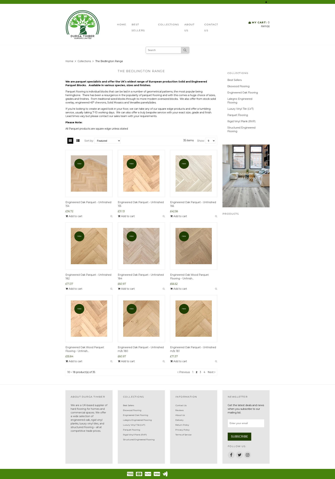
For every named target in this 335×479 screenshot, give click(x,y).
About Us (189, 25)
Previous (184, 372)
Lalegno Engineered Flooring (239, 100)
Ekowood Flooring (238, 86)
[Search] (185, 50)
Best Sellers (138, 25)
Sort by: (89, 140)
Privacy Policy (182, 429)
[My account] (266, 2)
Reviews (179, 410)
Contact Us (211, 25)
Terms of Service (183, 434)
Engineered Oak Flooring (242, 92)
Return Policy (182, 425)
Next (211, 372)
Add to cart (75, 216)
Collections (168, 24)
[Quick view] (111, 216)
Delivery (179, 420)
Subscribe (239, 436)
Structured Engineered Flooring (241, 129)
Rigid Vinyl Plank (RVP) (241, 121)
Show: (200, 140)
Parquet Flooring (237, 115)
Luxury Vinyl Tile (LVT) (240, 108)
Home (121, 24)
